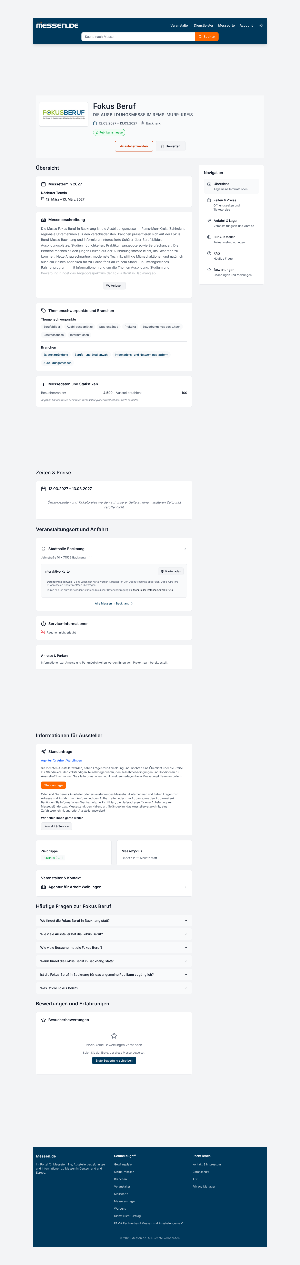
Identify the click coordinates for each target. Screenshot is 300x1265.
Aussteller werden (134, 146)
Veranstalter (179, 25)
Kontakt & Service (56, 826)
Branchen (120, 1179)
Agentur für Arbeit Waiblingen (61, 760)
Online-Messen (124, 1171)
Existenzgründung (55, 354)
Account (246, 25)
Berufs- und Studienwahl (91, 354)
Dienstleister (203, 25)
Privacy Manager (203, 1186)
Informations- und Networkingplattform (141, 354)
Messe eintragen (125, 1201)
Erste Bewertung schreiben (114, 1060)
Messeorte (226, 25)
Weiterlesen (114, 285)
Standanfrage (53, 785)
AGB (195, 1179)
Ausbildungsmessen (57, 362)
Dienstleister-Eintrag (127, 1216)
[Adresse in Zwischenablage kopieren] (90, 557)
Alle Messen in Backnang (112, 603)
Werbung (120, 1208)
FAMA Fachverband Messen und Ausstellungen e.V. (148, 1223)
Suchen (209, 37)
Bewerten (173, 146)
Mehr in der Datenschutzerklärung (153, 589)
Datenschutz (200, 1171)
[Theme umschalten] (261, 25)
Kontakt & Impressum (206, 1164)
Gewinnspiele (123, 1164)
